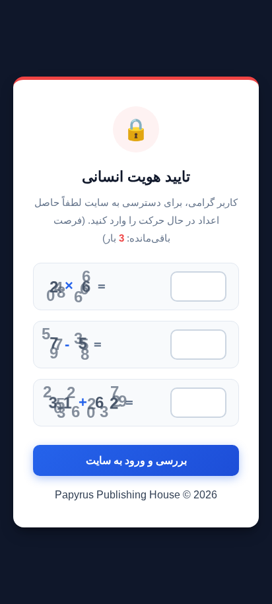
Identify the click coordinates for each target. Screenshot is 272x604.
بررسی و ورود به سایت (136, 460)
